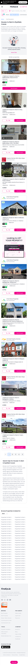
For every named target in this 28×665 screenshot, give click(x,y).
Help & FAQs (18, 634)
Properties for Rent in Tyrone (7, 574)
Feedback (17, 638)
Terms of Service (7, 654)
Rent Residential (14, 14)
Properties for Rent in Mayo (21, 565)
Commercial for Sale (6, 620)
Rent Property (4, 615)
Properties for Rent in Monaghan (21, 567)
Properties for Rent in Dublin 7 (21, 535)
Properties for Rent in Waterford (21, 574)
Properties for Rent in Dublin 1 (7, 528)
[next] (22, 454)
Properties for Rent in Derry (7, 524)
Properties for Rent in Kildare (7, 558)
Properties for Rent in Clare (7, 522)
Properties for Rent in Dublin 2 (21, 528)
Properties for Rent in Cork (21, 522)
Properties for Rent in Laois (7, 560)
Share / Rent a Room (6, 618)
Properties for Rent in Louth (7, 565)
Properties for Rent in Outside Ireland (21, 579)
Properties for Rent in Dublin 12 (7, 542)
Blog (16, 631)
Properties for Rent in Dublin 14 (7, 544)
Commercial (23, 14)
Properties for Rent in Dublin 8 (7, 538)
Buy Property (4, 613)
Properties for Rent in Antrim (7, 517)
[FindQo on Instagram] (5, 600)
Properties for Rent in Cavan (21, 519)
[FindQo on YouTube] (10, 600)
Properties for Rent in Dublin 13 (21, 542)
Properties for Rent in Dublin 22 (7, 551)
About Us (17, 629)
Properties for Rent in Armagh (21, 517)
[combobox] (17, 10)
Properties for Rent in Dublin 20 (21, 549)
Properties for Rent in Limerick (7, 563)
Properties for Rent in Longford (21, 563)
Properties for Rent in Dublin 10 (7, 540)
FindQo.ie (14, 7)
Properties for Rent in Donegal (21, 524)
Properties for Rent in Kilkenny (21, 558)
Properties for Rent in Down (7, 526)
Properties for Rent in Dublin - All (21, 526)
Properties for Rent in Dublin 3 (7, 531)
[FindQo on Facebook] (2, 600)
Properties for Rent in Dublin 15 (21, 544)
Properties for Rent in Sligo (7, 572)
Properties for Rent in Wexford (21, 577)
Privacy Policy (15, 654)
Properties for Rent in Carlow (7, 519)
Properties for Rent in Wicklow (7, 579)
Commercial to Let (5, 622)
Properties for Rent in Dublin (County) (7, 554)
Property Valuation (5, 629)
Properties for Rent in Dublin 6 (21, 533)
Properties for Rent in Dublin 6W (7, 535)
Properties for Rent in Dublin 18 (7, 549)
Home (2, 19)
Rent (3, 10)
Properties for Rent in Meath (7, 567)
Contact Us (18, 636)
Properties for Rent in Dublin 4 (21, 531)
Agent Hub (17, 615)
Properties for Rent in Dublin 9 (21, 538)
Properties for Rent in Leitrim (21, 560)
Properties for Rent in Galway (7, 556)
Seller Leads (18, 613)
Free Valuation (23, 2)
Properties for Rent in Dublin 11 (21, 540)
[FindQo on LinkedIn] (7, 600)
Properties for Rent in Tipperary (21, 572)
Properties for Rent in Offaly (7, 570)
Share (7, 14)
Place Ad (14, 662)
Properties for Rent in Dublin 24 (21, 551)
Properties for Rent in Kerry (21, 556)
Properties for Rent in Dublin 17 (21, 547)
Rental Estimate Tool (6, 636)
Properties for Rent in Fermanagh (21, 554)
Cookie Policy (22, 654)
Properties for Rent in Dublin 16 (7, 547)
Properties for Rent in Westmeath (7, 577)
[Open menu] (2, 7)
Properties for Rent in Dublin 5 (7, 533)
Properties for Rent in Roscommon (21, 570)
